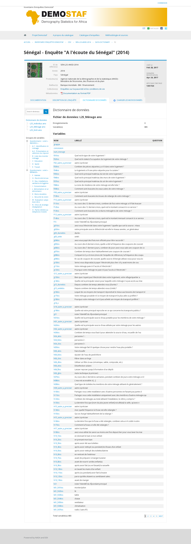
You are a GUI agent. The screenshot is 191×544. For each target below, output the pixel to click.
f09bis (56, 189)
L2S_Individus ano (38, 123)
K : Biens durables (39, 194)
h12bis (56, 399)
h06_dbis (57, 362)
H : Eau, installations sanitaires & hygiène (40, 182)
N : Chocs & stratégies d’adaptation (41, 206)
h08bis (56, 380)
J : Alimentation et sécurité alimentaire (42, 190)
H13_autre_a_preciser (63, 406)
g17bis (56, 295)
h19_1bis (57, 436)
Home (25, 35)
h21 (55, 484)
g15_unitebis (59, 288)
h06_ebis (57, 366)
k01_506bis (58, 506)
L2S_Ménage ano (37, 127)
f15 (55, 222)
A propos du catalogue (63, 35)
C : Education (37, 161)
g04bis (56, 240)
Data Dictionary (102, 42)
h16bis (56, 421)
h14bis (56, 410)
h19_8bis (57, 461)
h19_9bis (57, 465)
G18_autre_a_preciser (63, 307)
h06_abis (57, 351)
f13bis (56, 211)
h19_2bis (57, 439)
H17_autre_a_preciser (63, 428)
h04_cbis (57, 343)
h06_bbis (57, 354)
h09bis (56, 384)
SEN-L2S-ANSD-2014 (83, 42)
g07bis (56, 251)
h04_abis (57, 336)
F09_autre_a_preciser (62, 192)
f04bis (56, 170)
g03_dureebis (59, 233)
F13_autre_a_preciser (62, 214)
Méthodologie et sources (116, 35)
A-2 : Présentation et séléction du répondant (41, 152)
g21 (55, 314)
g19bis (56, 310)
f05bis (56, 174)
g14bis (56, 281)
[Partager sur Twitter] (166, 28)
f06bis (56, 177)
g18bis (56, 299)
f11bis (56, 203)
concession (58, 148)
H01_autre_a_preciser (63, 321)
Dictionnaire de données (36, 120)
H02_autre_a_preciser (63, 329)
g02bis (56, 229)
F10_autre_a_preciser (62, 200)
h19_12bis (58, 476)
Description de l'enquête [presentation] (64, 100)
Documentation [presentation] (38, 100)
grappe (57, 144)
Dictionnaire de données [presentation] (94, 100)
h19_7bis (57, 458)
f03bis (56, 166)
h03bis (56, 332)
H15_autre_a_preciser (63, 417)
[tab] (38, 100)
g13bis (56, 277)
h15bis (56, 413)
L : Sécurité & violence (41, 197)
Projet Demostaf (39, 35)
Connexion (162, 3)
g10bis (56, 262)
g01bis (56, 225)
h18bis (56, 432)
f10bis (56, 196)
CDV (69, 42)
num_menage (59, 152)
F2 (115, 42)
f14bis (56, 218)
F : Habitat (36, 175)
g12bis (56, 270)
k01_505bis (58, 502)
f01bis (56, 155)
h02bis (56, 325)
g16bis (56, 292)
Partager (154, 28)
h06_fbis (57, 369)
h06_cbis (57, 358)
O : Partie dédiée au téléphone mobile (40, 211)
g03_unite (58, 236)
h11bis (56, 395)
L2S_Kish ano (36, 130)
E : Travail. (36, 167)
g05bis (56, 244)
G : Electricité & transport (42, 178)
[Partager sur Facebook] (161, 28)
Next (161, 516)
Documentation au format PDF (76, 93)
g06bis (56, 248)
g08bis (56, 255)
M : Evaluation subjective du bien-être (43, 201)
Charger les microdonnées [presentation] (129, 100)
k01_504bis (58, 498)
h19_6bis (57, 454)
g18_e (56, 303)
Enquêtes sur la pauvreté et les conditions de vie (83, 89)
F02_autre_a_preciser (62, 163)
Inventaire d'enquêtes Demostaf (49, 42)
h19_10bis (58, 469)
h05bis (56, 347)
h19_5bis (57, 450)
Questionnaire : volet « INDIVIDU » (39, 142)
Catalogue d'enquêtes (89, 35)
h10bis (56, 391)
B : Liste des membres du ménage (42, 157)
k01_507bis (58, 509)
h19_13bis (58, 480)
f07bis (56, 181)
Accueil (27, 42)
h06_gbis (57, 373)
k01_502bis (58, 491)
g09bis (56, 259)
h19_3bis (57, 443)
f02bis (56, 159)
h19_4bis (57, 447)
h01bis (56, 318)
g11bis (56, 266)
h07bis (56, 377)
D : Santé (35, 164)
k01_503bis (58, 495)
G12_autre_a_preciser (63, 273)
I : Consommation (39, 186)
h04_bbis (57, 340)
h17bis (56, 425)
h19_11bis (58, 472)
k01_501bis (58, 487)
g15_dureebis (59, 284)
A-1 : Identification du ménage (40, 147)
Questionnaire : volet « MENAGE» (39, 171)
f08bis (56, 185)
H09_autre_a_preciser (63, 388)
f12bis (56, 207)
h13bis (56, 402)
